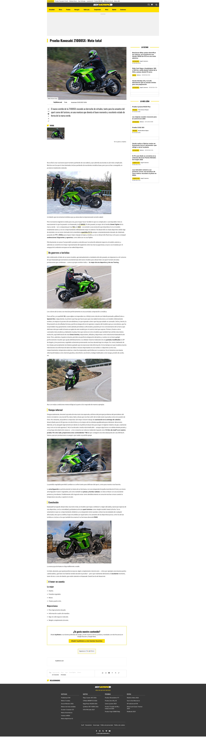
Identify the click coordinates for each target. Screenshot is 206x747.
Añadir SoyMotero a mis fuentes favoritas (86, 641)
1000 (79, 227)
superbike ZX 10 (86, 232)
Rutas (62, 672)
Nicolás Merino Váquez (143, 130)
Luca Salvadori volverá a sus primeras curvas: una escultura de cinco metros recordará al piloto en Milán (144, 172)
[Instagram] (99, 731)
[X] (48, 118)
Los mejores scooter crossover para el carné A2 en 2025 (144, 118)
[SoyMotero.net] (51, 102)
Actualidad (55, 674)
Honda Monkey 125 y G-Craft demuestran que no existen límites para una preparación (144, 82)
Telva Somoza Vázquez (143, 109)
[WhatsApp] (48, 109)
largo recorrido (56, 672)
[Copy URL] (48, 121)
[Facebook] (48, 116)
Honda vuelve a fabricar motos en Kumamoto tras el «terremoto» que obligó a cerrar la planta (144, 145)
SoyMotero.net (58, 102)
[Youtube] (109, 731)
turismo (79, 672)
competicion (136, 162)
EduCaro (139, 75)
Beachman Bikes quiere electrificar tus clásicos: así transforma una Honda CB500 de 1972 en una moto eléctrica (144, 55)
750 (73, 227)
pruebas (63, 674)
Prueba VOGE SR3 (138, 127)
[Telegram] (48, 113)
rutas (134, 75)
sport (66, 672)
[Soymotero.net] (103, 5)
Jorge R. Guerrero (144, 61)
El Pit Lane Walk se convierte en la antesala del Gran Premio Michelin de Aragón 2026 (144, 157)
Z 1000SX (82, 224)
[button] (156, 4)
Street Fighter (72, 672)
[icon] (148, 5)
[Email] (48, 111)
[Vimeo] (106, 731)
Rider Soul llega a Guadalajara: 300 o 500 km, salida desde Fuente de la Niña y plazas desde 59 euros (144, 70)
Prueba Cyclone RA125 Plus (141, 107)
